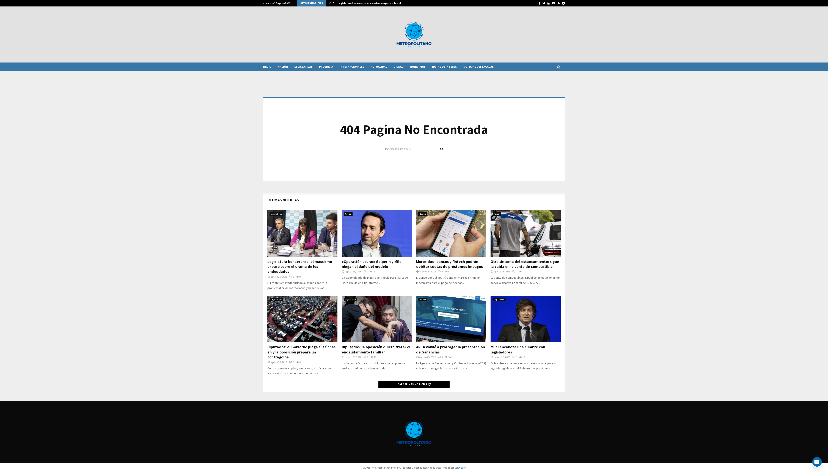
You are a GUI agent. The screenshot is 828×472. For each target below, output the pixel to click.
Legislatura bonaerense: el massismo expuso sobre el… (371, 3)
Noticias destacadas (478, 67)
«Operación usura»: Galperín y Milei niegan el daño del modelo (372, 264)
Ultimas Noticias (283, 199)
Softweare (460, 467)
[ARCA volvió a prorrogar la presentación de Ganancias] (451, 319)
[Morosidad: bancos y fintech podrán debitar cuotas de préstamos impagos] (451, 233)
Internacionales (352, 67)
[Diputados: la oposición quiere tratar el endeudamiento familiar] (377, 319)
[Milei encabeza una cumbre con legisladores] (526, 319)
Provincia (326, 67)
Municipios (418, 67)
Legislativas (303, 67)
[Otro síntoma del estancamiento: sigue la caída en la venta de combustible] (526, 233)
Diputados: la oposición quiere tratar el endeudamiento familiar (376, 349)
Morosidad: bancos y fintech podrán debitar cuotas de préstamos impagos (449, 264)
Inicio (267, 67)
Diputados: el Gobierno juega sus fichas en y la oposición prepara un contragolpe (301, 351)
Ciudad (398, 67)
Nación (283, 67)
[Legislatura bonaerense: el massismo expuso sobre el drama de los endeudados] (302, 233)
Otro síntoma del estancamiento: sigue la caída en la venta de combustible (525, 264)
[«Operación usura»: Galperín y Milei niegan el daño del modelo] (377, 233)
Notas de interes (444, 67)
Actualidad (379, 67)
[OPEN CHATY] (817, 462)
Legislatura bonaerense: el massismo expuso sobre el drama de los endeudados (299, 266)
